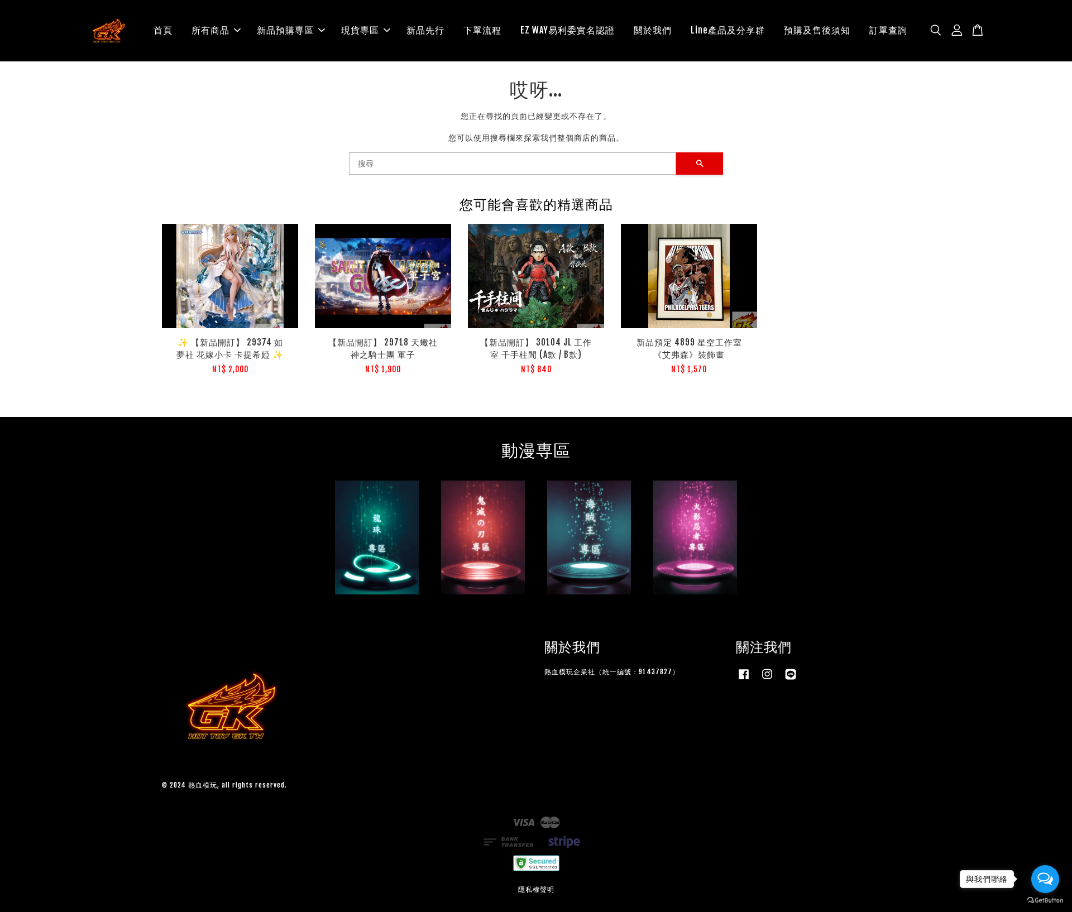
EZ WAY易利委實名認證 (567, 30)
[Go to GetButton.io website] (1045, 900)
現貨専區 (360, 30)
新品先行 (425, 30)
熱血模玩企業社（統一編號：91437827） (611, 672)
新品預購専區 (285, 30)
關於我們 (653, 30)
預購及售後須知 (817, 30)
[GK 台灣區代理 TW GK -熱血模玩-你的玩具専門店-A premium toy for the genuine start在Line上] (790, 679)
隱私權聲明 (536, 889)
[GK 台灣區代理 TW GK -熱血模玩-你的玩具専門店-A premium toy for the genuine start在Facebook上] (744, 679)
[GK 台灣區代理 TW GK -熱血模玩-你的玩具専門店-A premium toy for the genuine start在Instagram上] (767, 679)
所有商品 (210, 30)
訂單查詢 (888, 30)
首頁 (163, 30)
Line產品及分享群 (728, 30)
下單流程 (482, 30)
